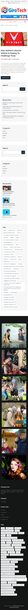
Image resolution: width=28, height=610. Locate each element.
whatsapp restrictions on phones (11, 306)
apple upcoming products (9, 232)
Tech (4, 137)
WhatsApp (6, 292)
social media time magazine (10, 275)
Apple (4, 131)
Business (5, 133)
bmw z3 (19, 232)
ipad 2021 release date (9, 244)
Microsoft (20, 256)
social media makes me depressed (11, 273)
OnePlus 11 (6, 259)
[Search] (23, 152)
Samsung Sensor (7, 268)
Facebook (6, 237)
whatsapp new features (9, 297)
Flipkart (12, 237)
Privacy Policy (17, 1)
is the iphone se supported (9, 256)
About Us (8, 1)
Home (3, 1)
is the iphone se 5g (18, 249)
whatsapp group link (8, 294)
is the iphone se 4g (8, 249)
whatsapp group (14, 292)
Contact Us (23, 1)
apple (5, 230)
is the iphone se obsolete (9, 251)
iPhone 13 (6, 247)
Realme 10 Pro (7, 261)
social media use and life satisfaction (12, 278)
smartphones (16, 268)
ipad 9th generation (8, 242)
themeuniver (16, 605)
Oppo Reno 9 (13, 259)
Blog (12, 1)
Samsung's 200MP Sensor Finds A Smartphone (14, 266)
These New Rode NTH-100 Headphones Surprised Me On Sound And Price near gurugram (12, 289)
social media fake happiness (10, 271)
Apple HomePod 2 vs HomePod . (11, 110)
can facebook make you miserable (11, 235)
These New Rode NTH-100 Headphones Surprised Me (12, 284)
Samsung (20, 263)
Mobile (4, 135)
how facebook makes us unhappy (11, 239)
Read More (5, 77)
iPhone (17, 244)
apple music (19, 230)
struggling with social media (10, 280)
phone (20, 259)
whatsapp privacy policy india (10, 302)
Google (17, 237)
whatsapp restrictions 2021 (9, 304)
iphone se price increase (15, 247)
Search (5, 85)
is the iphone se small (8, 254)
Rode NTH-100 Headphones (10, 263)
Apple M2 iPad (11, 230)
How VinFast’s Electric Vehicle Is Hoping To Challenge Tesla (11, 53)
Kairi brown (16, 59)
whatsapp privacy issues (9, 299)
